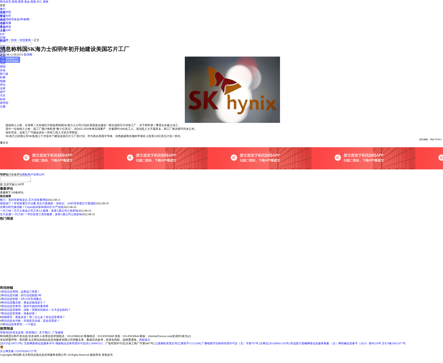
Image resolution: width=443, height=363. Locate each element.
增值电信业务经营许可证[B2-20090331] (79, 343)
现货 (3, 62)
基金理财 (5, 19)
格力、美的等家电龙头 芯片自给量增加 (24, 199)
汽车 (3, 95)
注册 (3, 106)
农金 (3, 70)
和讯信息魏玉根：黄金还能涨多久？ (23, 302)
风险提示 (144, 339)
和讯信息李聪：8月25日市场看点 (21, 298)
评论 (3, 84)
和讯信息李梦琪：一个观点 (19, 324)
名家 (3, 88)
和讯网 (4, 40)
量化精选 (5, 26)
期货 (33, 1)
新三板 (4, 73)
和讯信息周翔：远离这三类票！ (20, 291)
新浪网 (28, 54)
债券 (45, 1)
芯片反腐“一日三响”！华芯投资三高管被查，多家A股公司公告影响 (41, 214)
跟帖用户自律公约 (33, 174)
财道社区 (5, 15)
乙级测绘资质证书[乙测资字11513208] (178, 343)
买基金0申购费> (21, 19)
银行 (3, 8)
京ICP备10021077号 (394, 343)
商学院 (4, 102)
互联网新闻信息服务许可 (39, 343)
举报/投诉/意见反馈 (12, 332)
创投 (3, 59)
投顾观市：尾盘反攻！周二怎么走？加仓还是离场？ (33, 317)
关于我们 (44, 332)
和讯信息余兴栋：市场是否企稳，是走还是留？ (30, 320)
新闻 (14, 1)
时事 (3, 77)
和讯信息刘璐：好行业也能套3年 (21, 295)
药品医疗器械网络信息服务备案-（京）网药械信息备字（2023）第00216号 (335, 343)
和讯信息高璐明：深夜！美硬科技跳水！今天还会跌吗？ (36, 309)
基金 (27, 1)
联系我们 (31, 332)
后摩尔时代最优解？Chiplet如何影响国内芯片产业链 (31, 207)
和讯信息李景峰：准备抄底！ (19, 313)
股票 (21, 1)
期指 (3, 66)
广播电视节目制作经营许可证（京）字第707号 (230, 343)
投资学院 (5, 12)
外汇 (39, 1)
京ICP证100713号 (11, 343)
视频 (3, 81)
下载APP (5, 30)
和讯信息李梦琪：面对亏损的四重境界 (24, 306)
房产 (3, 91)
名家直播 (5, 22)
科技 (3, 99)
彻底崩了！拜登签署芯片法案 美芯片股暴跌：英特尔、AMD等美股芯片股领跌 (48, 203)
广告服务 (58, 332)
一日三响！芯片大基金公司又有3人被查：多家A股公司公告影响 (39, 210)
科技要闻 (25, 40)
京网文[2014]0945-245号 (274, 343)
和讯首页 (5, 1)
